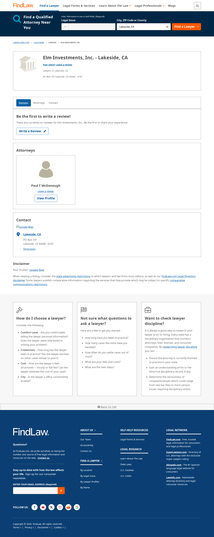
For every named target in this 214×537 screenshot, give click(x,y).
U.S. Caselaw (127, 470)
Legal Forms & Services (132, 439)
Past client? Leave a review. (57, 64)
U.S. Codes (125, 475)
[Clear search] (167, 26)
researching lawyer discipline (180, 347)
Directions (29, 249)
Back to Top (109, 406)
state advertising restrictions (73, 276)
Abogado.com (173, 464)
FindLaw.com (173, 439)
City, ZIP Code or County (131, 20)
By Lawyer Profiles (89, 481)
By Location (86, 470)
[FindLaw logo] (24, 5)
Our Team (85, 439)
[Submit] (61, 490)
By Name (85, 487)
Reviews (23, 103)
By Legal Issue (87, 475)
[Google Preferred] (77, 507)
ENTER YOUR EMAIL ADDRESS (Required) (35, 484)
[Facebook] (34, 507)
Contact (53, 103)
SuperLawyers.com (176, 452)
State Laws (125, 464)
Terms (16, 527)
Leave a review (46, 191)
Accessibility (86, 445)
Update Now (36, 270)
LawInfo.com (173, 477)
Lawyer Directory (21, 42)
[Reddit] (68, 507)
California (39, 42)
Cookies (58, 527)
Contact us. (44, 457)
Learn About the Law (131, 458)
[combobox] (88, 26)
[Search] (197, 5)
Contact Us (86, 451)
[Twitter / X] (51, 507)
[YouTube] (43, 507)
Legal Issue (68, 20)
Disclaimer (43, 527)
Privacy (29, 527)
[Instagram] (60, 507)
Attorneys (39, 103)
